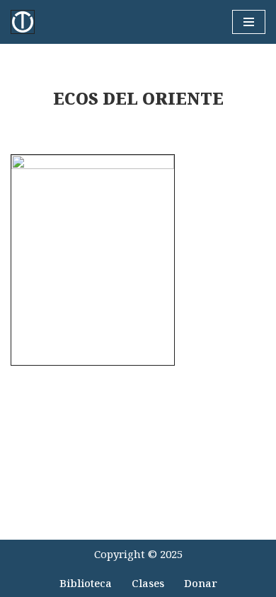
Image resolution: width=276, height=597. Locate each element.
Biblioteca (85, 583)
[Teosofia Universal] (26, 22)
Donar (200, 583)
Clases (148, 583)
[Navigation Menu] (248, 22)
